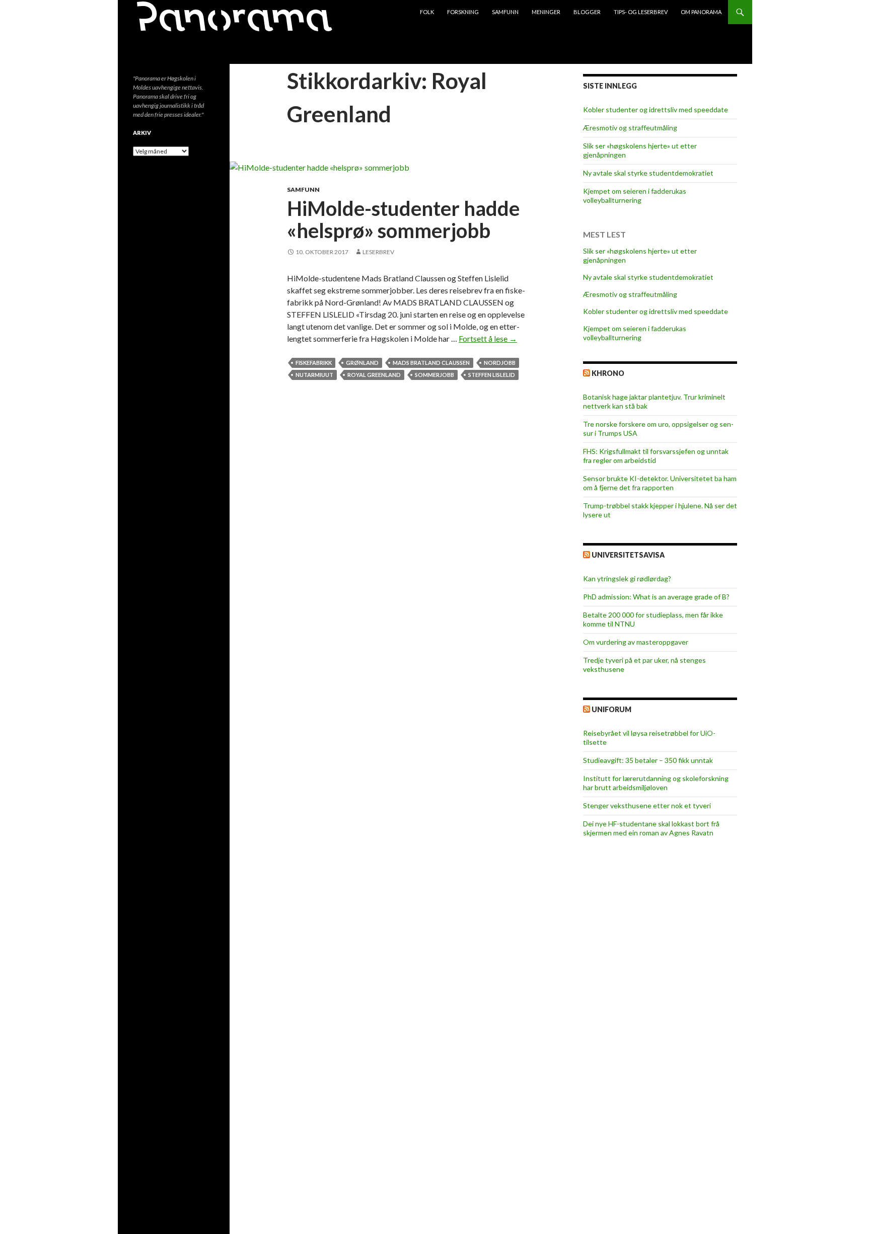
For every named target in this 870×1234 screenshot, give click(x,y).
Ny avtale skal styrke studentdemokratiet (648, 173)
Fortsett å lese (488, 338)
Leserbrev (378, 252)
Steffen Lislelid (491, 374)
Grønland (362, 362)
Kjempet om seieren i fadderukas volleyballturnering (634, 195)
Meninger (546, 12)
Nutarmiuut (314, 374)
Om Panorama (701, 12)
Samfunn (505, 12)
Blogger (587, 12)
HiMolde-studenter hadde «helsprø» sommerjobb (403, 219)
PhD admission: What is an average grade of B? (656, 596)
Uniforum (611, 709)
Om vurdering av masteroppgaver (635, 642)
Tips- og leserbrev (641, 12)
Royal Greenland (374, 374)
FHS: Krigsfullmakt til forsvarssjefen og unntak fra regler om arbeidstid (656, 456)
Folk (427, 12)
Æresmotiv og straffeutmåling (630, 127)
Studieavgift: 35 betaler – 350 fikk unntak (648, 760)
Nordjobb (500, 362)
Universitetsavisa (628, 555)
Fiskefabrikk (314, 362)
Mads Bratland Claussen (431, 362)
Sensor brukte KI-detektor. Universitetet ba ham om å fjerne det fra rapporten (660, 483)
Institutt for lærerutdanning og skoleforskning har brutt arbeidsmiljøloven (656, 783)
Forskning (463, 12)
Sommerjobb (434, 374)
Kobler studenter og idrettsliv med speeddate (655, 109)
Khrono (608, 373)
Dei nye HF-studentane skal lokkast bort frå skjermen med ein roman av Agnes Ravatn (651, 828)
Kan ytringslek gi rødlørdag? (627, 578)
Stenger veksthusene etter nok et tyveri (647, 805)
